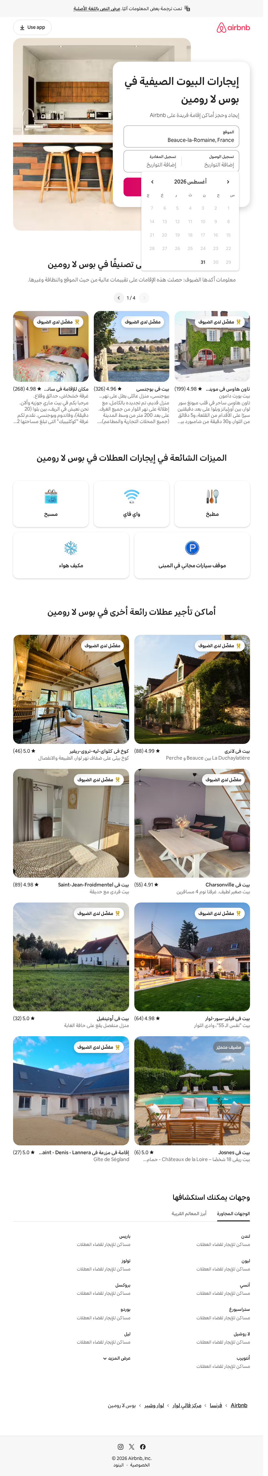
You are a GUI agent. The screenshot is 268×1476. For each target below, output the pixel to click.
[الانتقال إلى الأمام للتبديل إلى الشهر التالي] (153, 182)
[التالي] (119, 298)
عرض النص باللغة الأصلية (97, 8)
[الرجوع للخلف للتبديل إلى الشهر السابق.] (228, 182)
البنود (118, 1465)
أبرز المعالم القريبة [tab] (189, 1213)
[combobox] (181, 140)
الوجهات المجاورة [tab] (233, 1213)
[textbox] (210, 165)
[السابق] (144, 298)
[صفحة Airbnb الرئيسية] (233, 27)
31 (203, 262)
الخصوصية (140, 1465)
